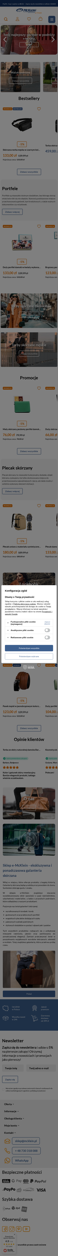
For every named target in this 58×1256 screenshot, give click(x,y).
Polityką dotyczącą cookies (24, 604)
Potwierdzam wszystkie (29, 648)
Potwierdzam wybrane (29, 656)
